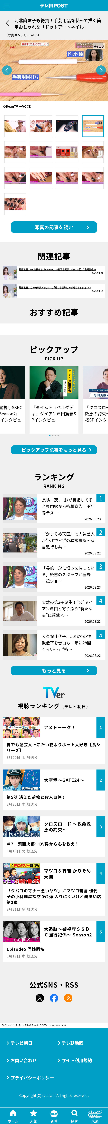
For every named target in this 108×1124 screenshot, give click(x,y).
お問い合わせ (24, 1060)
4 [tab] (58, 435)
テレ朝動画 (72, 1043)
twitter (40, 998)
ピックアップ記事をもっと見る (54, 449)
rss (68, 998)
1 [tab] (49, 435)
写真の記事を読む (54, 227)
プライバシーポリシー (32, 1077)
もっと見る (54, 670)
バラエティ (18, 1025)
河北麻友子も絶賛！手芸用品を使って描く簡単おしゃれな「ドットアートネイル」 (38, 1025)
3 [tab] (55, 435)
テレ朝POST (54, 6)
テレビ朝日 (21, 1043)
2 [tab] (52, 435)
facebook (54, 998)
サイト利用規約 (77, 1060)
